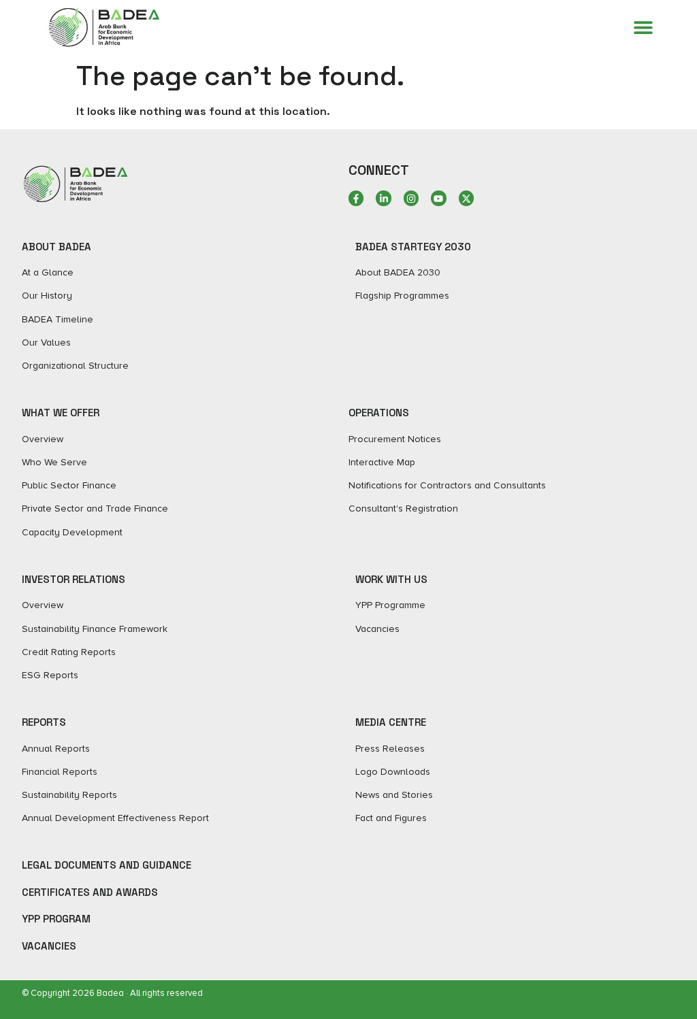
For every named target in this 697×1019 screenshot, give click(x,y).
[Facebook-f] (355, 197)
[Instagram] (411, 197)
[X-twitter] (466, 197)
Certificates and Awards (90, 892)
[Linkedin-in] (383, 197)
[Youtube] (438, 197)
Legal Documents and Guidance (106, 864)
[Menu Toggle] (643, 27)
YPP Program (56, 918)
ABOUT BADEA (56, 246)
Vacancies (49, 945)
